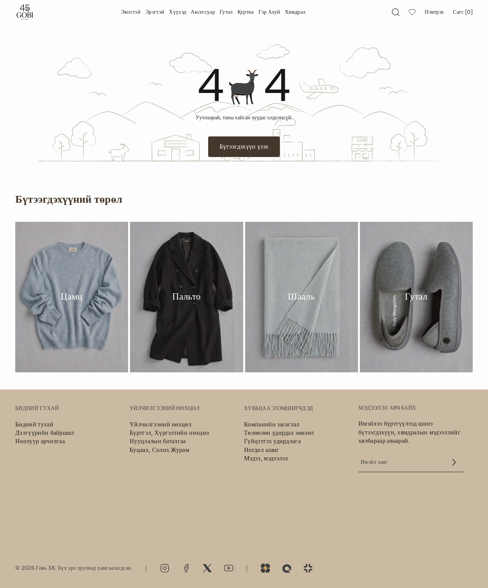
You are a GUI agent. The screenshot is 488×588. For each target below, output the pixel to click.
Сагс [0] (463, 12)
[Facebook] (186, 568)
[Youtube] (228, 568)
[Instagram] (164, 568)
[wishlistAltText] (412, 12)
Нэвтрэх (434, 12)
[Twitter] (207, 568)
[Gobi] (24, 12)
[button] (454, 462)
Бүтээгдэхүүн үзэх (244, 147)
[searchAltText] (396, 12)
